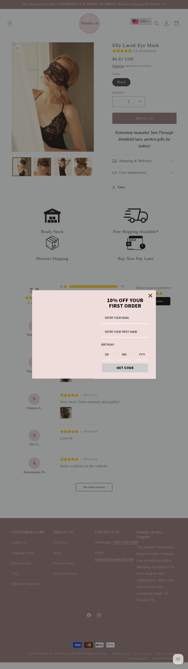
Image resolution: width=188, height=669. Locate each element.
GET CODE (125, 368)
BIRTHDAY (107, 345)
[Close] (150, 295)
